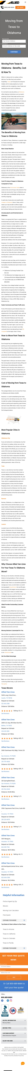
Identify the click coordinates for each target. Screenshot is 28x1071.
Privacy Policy (11, 1056)
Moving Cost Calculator (11, 910)
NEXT (14, 977)
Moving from (5, 39)
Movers (5, 906)
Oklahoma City (5, 438)
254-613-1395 (5, 731)
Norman (3, 499)
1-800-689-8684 (19, 60)
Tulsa (2, 466)
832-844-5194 (5, 877)
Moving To (3, 970)
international (7, 652)
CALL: (6, 996)
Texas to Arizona (8, 929)
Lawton (3, 524)
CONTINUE (14, 52)
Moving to (5, 44)
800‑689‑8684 (16, 984)
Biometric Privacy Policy (19, 1056)
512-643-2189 (5, 703)
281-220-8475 (5, 819)
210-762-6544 (5, 789)
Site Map (6, 1056)
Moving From (3, 964)
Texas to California (9, 934)
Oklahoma (21, 92)
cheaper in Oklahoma (6, 202)
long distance (12, 587)
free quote (4, 684)
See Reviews (5, 713)
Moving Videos (6, 1023)
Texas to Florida (8, 943)
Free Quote (6, 915)
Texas (9, 82)
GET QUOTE (20, 7)
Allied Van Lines (8, 692)
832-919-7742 (5, 847)
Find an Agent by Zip (10, 901)
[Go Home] (9, 3)
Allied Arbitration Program (9, 1036)
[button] (25, 2)
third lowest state (14, 188)
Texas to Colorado (9, 938)
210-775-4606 (5, 761)
